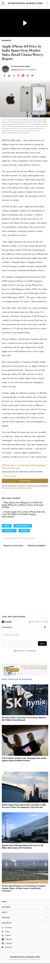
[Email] (27, 75)
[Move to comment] (32, 75)
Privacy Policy (27, 488)
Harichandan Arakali (21, 66)
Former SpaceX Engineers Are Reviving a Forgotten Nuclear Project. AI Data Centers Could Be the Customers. (24, 888)
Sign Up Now (12, 670)
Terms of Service (12, 488)
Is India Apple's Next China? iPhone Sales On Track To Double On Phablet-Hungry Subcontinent (23, 514)
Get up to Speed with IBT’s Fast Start (34, 666)
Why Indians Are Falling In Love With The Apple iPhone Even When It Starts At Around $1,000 (22, 505)
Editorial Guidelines (37, 546)
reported (5, 164)
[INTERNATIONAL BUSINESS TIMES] (25, 3)
